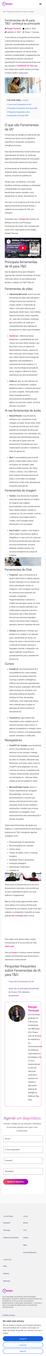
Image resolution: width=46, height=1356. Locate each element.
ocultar (25, 100)
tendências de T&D (25, 66)
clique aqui (9, 946)
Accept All (22, 1339)
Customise (22, 1345)
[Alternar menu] (40, 4)
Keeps (22, 219)
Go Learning (17, 916)
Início (4, 11)
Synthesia (13, 336)
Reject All (23, 1351)
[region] (23, 1336)
